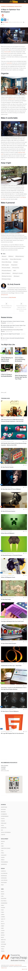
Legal (2, 825)
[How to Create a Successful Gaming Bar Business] (21, 351)
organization (14, 264)
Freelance (3, 823)
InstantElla (3, 769)
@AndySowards (4, 294)
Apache (3, 841)
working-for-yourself (17, 273)
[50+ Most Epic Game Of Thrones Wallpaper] (14, 478)
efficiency (11, 256)
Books (2, 893)
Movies (3, 935)
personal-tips (16, 267)
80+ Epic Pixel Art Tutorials (7, 467)
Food (2, 909)
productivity (9, 63)
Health (2, 923)
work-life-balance (6, 273)
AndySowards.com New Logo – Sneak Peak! (11, 665)
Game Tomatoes (4, 765)
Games (2, 914)
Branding (3, 811)
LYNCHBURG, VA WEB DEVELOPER (15, 965)
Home (2, 928)
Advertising (4, 807)
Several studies (7, 51)
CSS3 (2, 850)
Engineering (4, 903)
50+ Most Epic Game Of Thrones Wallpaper (11, 489)
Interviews (4, 878)
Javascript (3, 855)
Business (3, 6)
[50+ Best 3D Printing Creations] (14, 500)
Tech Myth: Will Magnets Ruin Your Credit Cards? (12, 621)
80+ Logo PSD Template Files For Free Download (12, 733)
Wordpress (4, 864)
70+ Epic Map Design (6, 599)
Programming (4, 862)
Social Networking (6, 832)
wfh (15, 270)
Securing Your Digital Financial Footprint (11, 333)
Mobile (2, 859)
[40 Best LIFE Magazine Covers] (14, 566)
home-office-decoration (16, 259)
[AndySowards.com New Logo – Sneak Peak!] (14, 654)
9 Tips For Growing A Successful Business (6, 375)
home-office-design (6, 262)
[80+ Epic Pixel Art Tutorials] (14, 456)
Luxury (3, 930)
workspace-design (6, 279)
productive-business (6, 270)
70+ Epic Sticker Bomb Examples (8, 643)
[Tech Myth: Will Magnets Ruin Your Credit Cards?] (14, 610)
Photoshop (4, 882)
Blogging (3, 809)
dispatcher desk (11, 98)
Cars (2, 896)
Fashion (3, 907)
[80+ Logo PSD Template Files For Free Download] (14, 722)
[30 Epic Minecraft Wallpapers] (14, 522)
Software (3, 944)
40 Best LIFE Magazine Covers (8, 577)
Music (2, 937)
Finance (3, 820)
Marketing (3, 827)
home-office (5, 259)
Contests (3, 871)
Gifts (2, 921)
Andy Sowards (5, 22)
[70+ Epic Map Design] (14, 588)
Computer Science (5, 848)
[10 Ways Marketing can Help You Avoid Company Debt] (7, 351)
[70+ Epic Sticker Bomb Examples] (14, 632)
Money (2, 932)
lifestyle (16, 262)
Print (2, 884)
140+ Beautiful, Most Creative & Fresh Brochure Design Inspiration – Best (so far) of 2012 (14, 444)
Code (2, 846)
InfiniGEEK (3, 767)
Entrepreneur (10, 6)
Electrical (3, 900)
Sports (3, 946)
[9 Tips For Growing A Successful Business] (7, 367)
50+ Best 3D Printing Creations (8, 511)
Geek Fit (3, 919)
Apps (2, 843)
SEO (2, 830)
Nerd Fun (3, 939)
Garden (3, 916)
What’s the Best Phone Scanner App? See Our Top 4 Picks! (21, 377)
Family (2, 905)
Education (3, 898)
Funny (2, 912)
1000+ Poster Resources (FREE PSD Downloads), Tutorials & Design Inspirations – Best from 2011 (12, 420)
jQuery (3, 857)
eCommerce (4, 814)
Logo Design (4, 880)
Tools (2, 948)
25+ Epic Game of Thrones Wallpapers (10, 711)
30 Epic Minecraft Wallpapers (7, 533)
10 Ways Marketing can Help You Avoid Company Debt (7, 359)
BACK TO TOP (24, 969)
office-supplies (5, 264)
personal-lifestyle (6, 267)
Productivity (18, 6)
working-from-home (6, 276)
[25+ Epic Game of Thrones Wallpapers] (14, 700)
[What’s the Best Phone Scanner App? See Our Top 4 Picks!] (21, 368)
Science (3, 942)
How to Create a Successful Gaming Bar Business (13, 338)
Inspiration (4, 875)
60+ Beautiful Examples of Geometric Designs (11, 555)
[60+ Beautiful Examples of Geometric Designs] (14, 544)
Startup (3, 834)
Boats (2, 891)
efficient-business (20, 256)
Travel (2, 951)
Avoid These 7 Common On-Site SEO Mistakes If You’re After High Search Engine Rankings (14, 688)
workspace (16, 276)
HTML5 (2, 852)
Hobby (2, 925)
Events (3, 818)
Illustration (4, 873)
